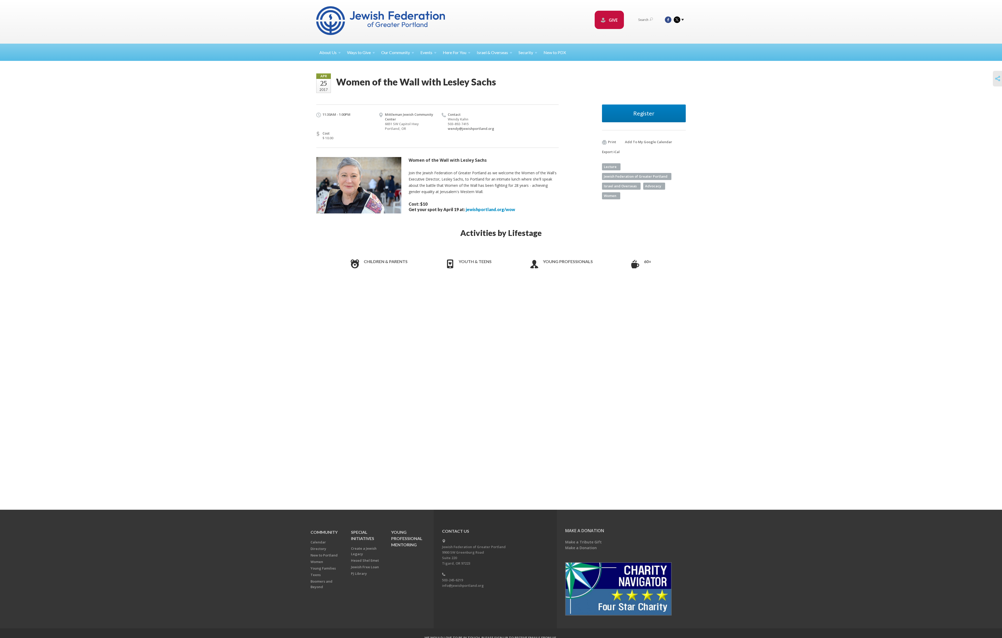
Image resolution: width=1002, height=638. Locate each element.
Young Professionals (568, 261)
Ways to (359, 52)
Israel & (492, 52)
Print (612, 142)
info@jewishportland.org (463, 585)
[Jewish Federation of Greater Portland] (381, 21)
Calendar (318, 542)
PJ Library (359, 573)
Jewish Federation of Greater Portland (635, 176)
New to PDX (555, 52)
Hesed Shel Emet (365, 560)
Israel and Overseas (620, 186)
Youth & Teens (475, 261)
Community (324, 532)
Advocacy (653, 186)
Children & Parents (386, 261)
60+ (647, 261)
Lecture (610, 166)
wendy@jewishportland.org (471, 128)
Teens (316, 574)
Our (395, 52)
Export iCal (611, 151)
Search (643, 20)
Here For (454, 52)
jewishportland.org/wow (490, 209)
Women (610, 195)
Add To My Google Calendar (648, 142)
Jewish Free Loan (365, 567)
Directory (318, 548)
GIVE (613, 20)
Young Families (323, 568)
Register (643, 113)
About (328, 52)
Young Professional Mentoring (406, 538)
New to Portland (324, 555)
